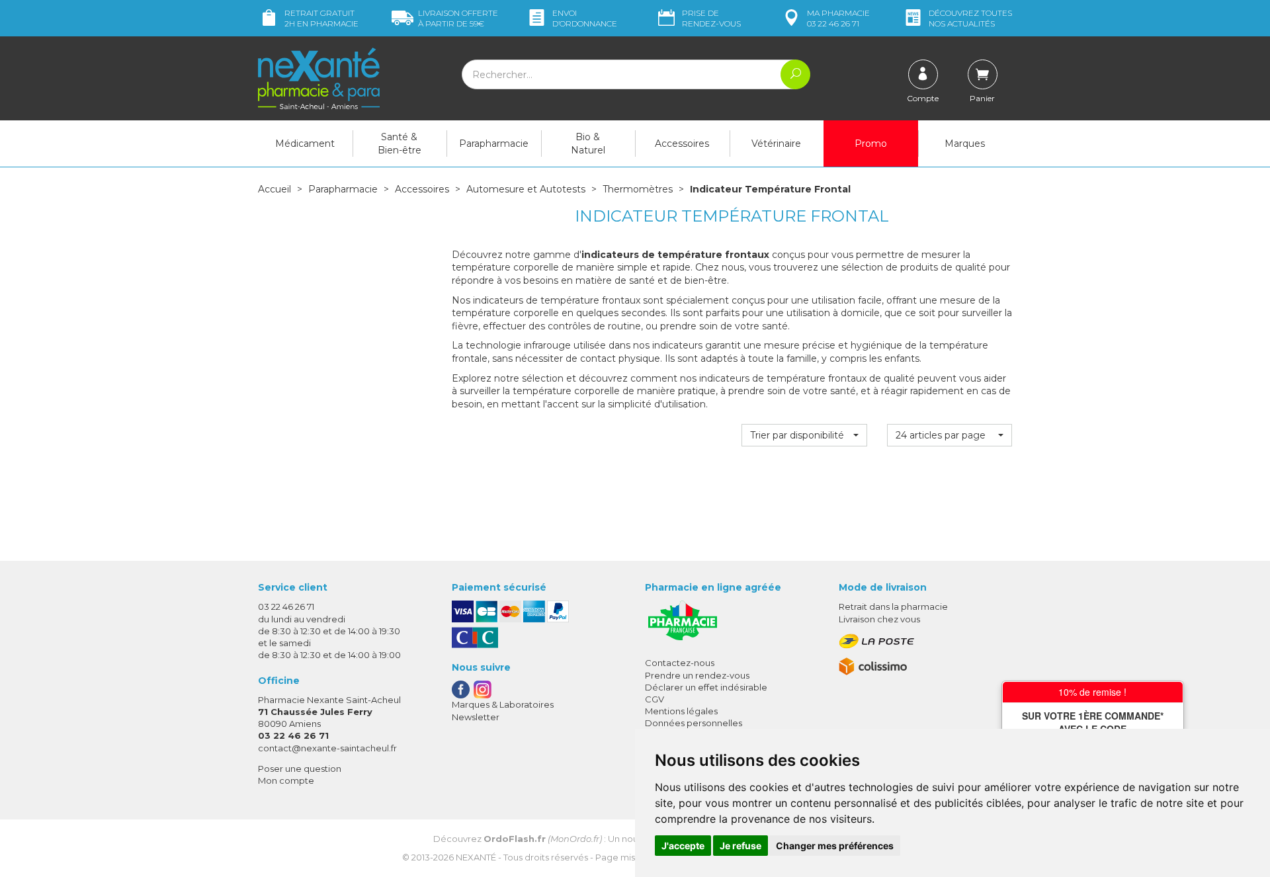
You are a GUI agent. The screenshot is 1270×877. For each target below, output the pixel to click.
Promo (871, 143)
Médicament (305, 143)
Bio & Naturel (588, 143)
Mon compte (286, 780)
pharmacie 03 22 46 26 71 (838, 18)
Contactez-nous (679, 662)
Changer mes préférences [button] (835, 845)
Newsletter (475, 717)
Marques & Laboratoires (503, 704)
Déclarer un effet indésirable (706, 687)
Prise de (711, 18)
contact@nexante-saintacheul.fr (327, 748)
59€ (458, 18)
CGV (654, 699)
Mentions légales (681, 711)
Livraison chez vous (879, 619)
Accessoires (682, 143)
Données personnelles (693, 723)
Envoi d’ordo (584, 18)
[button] (804, 435)
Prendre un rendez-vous (697, 675)
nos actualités (970, 18)
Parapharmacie (494, 143)
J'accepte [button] (682, 845)
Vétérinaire (776, 143)
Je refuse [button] (740, 845)
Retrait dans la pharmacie (893, 606)
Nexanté (476, 857)
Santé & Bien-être (399, 143)
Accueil (274, 189)
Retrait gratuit (321, 18)
